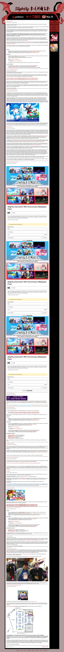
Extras (29, 13)
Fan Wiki (54, 31)
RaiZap (39, 13)
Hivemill (14, 140)
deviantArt (26, 66)
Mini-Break (8, 471)
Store (44, 13)
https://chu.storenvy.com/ (34, 52)
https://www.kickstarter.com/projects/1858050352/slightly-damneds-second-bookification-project (22, 78)
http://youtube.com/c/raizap (10, 43)
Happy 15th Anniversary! (10, 407)
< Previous (44, 646)
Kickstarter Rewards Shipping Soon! (12, 457)
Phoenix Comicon (15, 550)
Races (54, 28)
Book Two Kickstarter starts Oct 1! (11, 89)
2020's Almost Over (9, 21)
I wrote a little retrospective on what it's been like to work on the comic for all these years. (23, 412)
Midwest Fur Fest (26, 476)
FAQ (54, 21)
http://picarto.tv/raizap (32, 424)
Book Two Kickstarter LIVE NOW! (11, 69)
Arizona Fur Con (11, 438)
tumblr (34, 66)
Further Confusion (17, 466)
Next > (47, 646)
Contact (50, 13)
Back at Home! (8, 547)
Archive (14, 13)
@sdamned (36, 65)
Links (33, 13)
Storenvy (28, 52)
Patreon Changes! (9, 536)
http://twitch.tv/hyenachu (21, 55)
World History (54, 24)
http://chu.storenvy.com (39, 141)
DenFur (9, 437)
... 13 (13, 646)
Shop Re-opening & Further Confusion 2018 (13, 585)
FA (31, 556)
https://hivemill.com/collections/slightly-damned (25, 140)
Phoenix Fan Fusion (11, 435)
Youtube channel (12, 67)
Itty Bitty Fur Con (11, 436)
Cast (19, 13)
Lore (23, 13)
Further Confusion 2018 (10, 606)
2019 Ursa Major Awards (10, 393)
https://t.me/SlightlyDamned (17, 60)
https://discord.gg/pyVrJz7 (15, 59)
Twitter (17, 65)
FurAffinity (31, 66)
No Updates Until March (10, 443)
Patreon (38, 135)
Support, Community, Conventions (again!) (13, 507)
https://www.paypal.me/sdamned (36, 144)
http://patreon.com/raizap (35, 51)
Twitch (16, 55)
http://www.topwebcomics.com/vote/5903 (23, 513)
